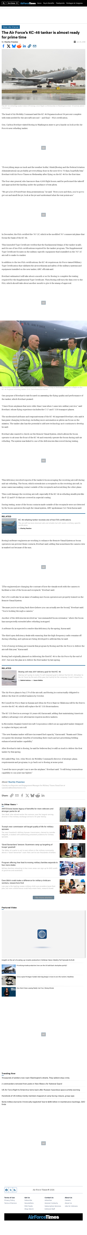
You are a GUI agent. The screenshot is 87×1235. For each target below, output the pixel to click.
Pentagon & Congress (74, 3)
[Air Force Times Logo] (28, 3)
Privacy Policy (9, 1200)
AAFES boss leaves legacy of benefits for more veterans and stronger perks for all (27, 809)
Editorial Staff (50, 1209)
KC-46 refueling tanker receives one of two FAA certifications (44, 519)
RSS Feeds (28, 1206)
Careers (68, 1200)
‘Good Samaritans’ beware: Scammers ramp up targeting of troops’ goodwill (27, 845)
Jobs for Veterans (71, 1206)
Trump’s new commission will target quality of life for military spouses (27, 827)
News (39, 3)
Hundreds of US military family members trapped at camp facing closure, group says (38, 1095)
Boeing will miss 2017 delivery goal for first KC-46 (39, 671)
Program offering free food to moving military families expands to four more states (30, 863)
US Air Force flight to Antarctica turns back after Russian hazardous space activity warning (41, 1089)
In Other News (9, 804)
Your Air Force (10, 27)
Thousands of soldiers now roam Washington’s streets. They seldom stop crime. (36, 1077)
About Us (68, 1203)
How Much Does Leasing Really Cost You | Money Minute (35, 988)
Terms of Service (10, 1203)
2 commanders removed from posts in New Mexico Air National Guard (32, 1083)
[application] (43, 934)
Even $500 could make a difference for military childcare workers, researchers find (26, 881)
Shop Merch (29, 1209)
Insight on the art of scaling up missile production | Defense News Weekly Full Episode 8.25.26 (38, 960)
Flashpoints (60, 3)
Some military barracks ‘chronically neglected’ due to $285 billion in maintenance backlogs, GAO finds (43, 1103)
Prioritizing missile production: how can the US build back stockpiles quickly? (42, 965)
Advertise (48, 1200)
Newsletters (29, 1203)
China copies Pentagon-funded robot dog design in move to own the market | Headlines (45, 977)
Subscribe (28, 1200)
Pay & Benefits (48, 3)
